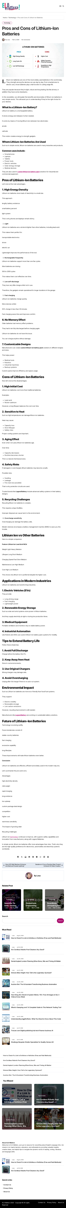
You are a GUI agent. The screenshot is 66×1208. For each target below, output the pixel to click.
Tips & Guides (42, 1095)
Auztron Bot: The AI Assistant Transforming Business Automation (34, 984)
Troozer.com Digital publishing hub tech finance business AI (32, 1030)
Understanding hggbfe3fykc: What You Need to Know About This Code (36, 1019)
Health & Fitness (10, 1119)
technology (14, 837)
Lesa (39, 876)
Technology (12, 17)
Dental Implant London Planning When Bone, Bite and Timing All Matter (36, 961)
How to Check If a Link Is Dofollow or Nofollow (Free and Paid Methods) (36, 938)
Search (5, 916)
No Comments (26, 39)
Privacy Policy (8, 1188)
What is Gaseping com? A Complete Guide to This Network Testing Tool (36, 1007)
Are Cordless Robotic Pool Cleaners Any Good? (27, 949)
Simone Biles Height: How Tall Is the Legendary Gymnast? (31, 973)
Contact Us (7, 1185)
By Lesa (7, 39)
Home (5, 17)
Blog (39, 1119)
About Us (6, 1191)
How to (8, 1095)
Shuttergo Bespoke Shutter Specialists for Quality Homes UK (32, 1042)
